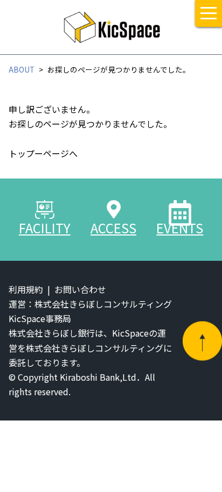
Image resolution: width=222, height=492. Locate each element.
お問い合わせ (80, 289)
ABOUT (21, 69)
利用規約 (26, 289)
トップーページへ (43, 153)
